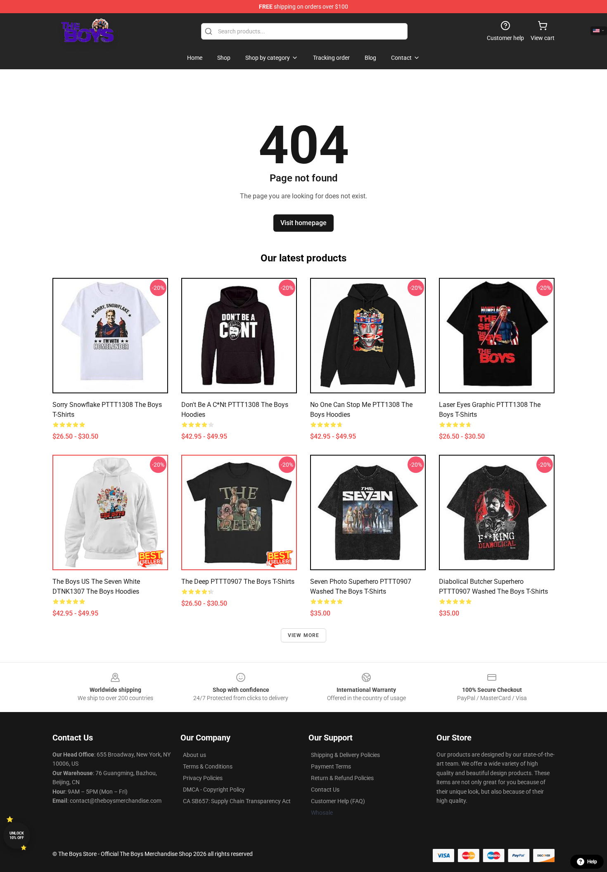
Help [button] (592, 862)
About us (194, 755)
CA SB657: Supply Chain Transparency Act (237, 801)
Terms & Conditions (207, 766)
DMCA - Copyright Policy (214, 789)
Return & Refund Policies (342, 778)
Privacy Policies (203, 778)
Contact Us (325, 789)
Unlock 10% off (16, 835)
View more (304, 635)
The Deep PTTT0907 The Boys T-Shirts (237, 581)
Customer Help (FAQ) (338, 801)
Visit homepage (303, 223)
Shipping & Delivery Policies (345, 755)
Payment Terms (331, 766)
